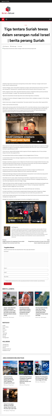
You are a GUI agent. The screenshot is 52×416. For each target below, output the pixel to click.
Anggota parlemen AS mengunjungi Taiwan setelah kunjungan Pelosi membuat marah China (13, 241)
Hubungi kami (6, 337)
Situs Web (6, 276)
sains (4, 331)
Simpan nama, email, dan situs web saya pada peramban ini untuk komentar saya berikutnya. (25, 280)
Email (5, 272)
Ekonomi (4, 330)
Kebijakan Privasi (6, 350)
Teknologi (5, 333)
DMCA (4, 347)
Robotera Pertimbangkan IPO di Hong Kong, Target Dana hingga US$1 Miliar (42, 378)
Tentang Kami (6, 344)
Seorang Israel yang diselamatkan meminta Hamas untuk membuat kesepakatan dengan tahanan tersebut (25, 311)
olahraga (4, 334)
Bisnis (37, 362)
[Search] (50, 19)
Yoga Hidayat (11, 384)
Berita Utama (5, 326)
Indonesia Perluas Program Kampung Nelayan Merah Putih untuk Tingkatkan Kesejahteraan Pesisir (9, 380)
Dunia (26, 25)
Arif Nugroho (6, 46)
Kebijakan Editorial (7, 348)
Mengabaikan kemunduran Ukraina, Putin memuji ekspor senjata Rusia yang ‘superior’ (38, 241)
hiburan (4, 336)
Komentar (6, 251)
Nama (5, 268)
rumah (4, 325)
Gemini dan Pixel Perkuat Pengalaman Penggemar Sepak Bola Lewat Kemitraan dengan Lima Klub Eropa (26, 380)
